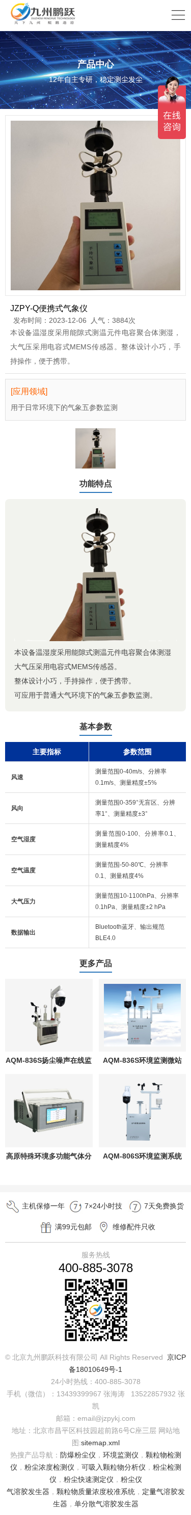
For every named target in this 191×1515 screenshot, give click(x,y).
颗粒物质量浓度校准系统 (96, 1492)
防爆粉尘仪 (78, 1455)
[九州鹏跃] (43, 24)
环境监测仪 (121, 1455)
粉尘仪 (131, 1479)
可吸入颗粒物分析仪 (113, 1467)
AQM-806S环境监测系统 (142, 1156)
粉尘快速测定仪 (89, 1479)
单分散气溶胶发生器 (106, 1504)
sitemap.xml (100, 1443)
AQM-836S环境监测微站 (142, 1060)
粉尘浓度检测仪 (49, 1467)
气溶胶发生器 (28, 1492)
